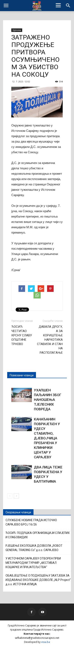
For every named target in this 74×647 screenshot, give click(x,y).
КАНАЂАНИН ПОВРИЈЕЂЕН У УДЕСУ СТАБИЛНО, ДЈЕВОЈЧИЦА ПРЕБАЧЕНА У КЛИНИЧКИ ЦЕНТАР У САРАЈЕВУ (47, 438)
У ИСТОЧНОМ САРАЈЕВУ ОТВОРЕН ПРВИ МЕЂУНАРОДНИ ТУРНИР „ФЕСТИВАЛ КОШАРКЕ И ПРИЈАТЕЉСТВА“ (33, 563)
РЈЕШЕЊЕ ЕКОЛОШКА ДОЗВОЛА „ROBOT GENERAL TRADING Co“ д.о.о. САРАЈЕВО (34, 548)
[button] (68, 5)
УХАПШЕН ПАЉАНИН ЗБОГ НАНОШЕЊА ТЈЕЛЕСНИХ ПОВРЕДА (47, 399)
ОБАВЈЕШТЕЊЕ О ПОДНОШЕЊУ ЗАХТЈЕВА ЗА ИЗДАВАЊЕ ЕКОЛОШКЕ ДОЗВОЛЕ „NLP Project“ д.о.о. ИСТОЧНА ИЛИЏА (38, 580)
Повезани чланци (22, 375)
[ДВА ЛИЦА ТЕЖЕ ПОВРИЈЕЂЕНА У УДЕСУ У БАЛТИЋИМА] (21, 472)
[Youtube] (42, 612)
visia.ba (45, 642)
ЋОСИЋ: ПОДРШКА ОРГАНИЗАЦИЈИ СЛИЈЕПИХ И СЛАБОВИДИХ (38, 535)
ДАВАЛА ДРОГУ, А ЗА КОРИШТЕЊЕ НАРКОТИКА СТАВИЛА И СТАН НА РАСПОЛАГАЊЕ (50, 340)
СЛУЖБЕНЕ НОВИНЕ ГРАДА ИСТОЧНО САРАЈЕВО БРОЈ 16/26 (31, 522)
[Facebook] (31, 612)
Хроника (17, 30)
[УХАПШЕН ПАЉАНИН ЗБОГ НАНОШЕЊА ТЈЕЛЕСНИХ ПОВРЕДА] (21, 395)
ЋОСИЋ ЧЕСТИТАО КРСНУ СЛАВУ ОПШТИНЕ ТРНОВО (21, 335)
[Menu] (58, 5)
